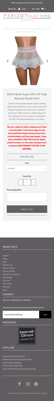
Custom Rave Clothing (12, 365)
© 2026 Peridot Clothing (17, 393)
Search (6, 255)
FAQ (4, 261)
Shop (5, 258)
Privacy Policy (9, 271)
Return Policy (9, 268)
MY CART (39, 9)
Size (27, 163)
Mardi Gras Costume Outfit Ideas (17, 359)
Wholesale (7, 277)
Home (7, 28)
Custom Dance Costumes (14, 356)
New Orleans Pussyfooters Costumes (19, 368)
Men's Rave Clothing (12, 362)
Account (6, 280)
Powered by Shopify (39, 393)
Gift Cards (7, 283)
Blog (5, 290)
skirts (14, 28)
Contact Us (7, 264)
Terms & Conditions (11, 274)
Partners (6, 286)
